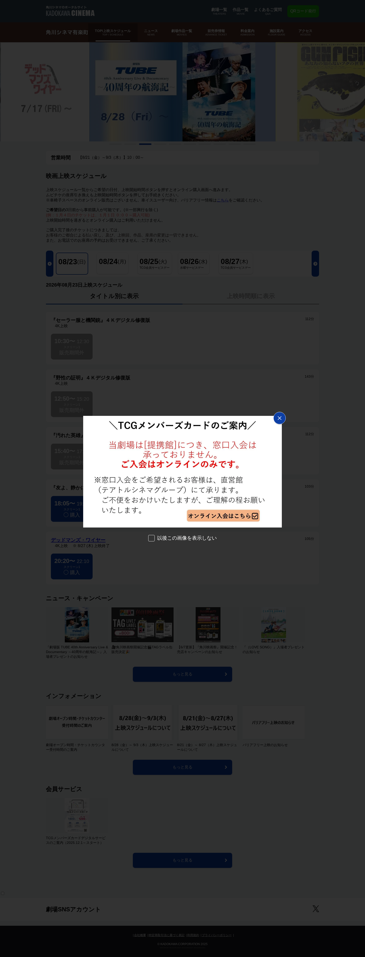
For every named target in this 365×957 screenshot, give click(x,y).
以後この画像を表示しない (187, 538)
